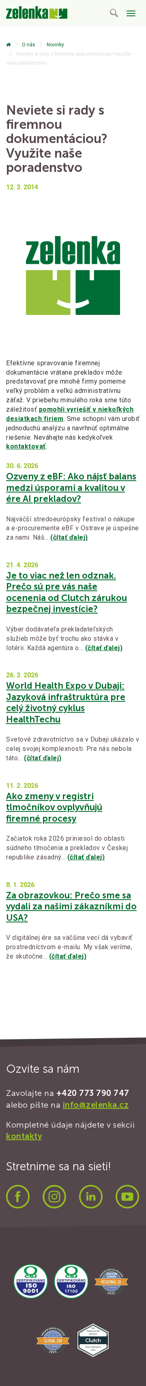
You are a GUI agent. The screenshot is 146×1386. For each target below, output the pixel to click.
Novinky (55, 45)
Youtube (127, 1196)
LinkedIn (91, 1196)
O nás (28, 45)
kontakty (24, 1136)
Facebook (18, 1196)
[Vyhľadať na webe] (114, 14)
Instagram (54, 1196)
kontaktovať (26, 446)
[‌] (8, 45)
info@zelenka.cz (96, 1105)
